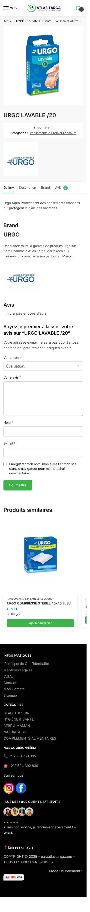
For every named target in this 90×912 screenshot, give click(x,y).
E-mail (9, 443)
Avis (58, 187)
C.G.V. (8, 676)
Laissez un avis (20, 847)
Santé (47, 21)
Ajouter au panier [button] (40, 623)
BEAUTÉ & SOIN (16, 713)
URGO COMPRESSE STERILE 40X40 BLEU (39, 603)
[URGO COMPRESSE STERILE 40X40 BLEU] (40, 557)
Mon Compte (14, 689)
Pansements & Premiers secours (53, 133)
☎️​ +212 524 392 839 (20, 766)
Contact (9, 683)
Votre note (12, 357)
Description (27, 187)
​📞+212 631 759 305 (19, 756)
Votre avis (12, 377)
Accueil (8, 21)
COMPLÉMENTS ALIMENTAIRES (29, 738)
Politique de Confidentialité (26, 663)
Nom (8, 422)
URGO (12, 609)
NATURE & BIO (15, 732)
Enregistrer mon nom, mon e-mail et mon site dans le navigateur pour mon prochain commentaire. (42, 468)
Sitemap (10, 695)
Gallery (8, 187)
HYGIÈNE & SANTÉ (28, 21)
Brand (45, 187)
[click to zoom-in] (43, 65)
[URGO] (20, 160)
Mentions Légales (18, 670)
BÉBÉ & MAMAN (16, 726)
